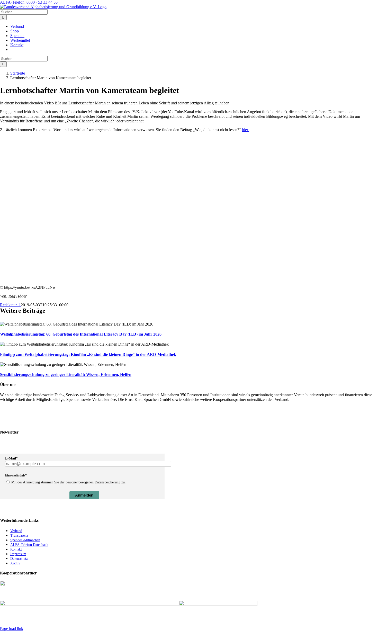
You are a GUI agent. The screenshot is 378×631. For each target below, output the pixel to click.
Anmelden (84, 495)
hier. (245, 130)
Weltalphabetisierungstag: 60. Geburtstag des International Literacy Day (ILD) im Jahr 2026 (80, 334)
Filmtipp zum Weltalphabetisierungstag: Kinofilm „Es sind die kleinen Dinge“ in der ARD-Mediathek (88, 354)
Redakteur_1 (10, 305)
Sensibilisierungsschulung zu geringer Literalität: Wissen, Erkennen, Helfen (65, 374)
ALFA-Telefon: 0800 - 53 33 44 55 (29, 2)
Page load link (11, 628)
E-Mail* (11, 458)
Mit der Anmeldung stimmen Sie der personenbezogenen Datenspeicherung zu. (68, 482)
